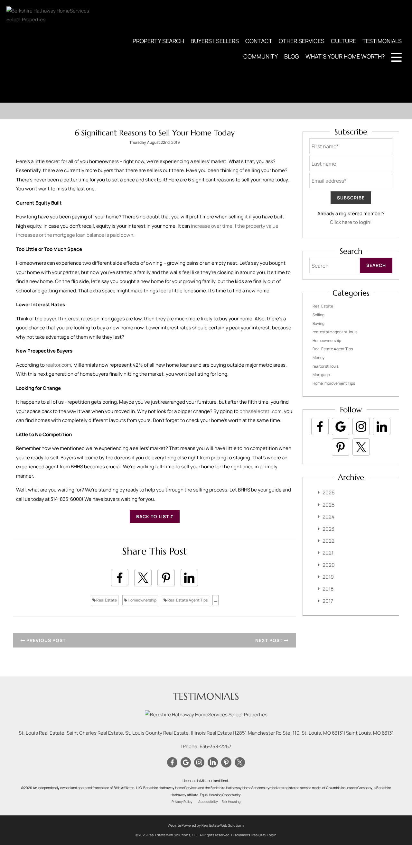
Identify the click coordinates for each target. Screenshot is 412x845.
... (215, 600)
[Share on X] (143, 577)
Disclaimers (240, 834)
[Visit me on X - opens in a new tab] (361, 447)
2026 (329, 492)
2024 (328, 516)
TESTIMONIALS (382, 41)
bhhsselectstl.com (260, 411)
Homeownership (141, 600)
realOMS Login (264, 834)
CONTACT (258, 41)
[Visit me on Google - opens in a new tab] (340, 426)
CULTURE (343, 41)
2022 (328, 540)
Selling (318, 314)
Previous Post (45, 640)
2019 (328, 576)
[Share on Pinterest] (166, 577)
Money (318, 357)
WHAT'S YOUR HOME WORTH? (345, 56)
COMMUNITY (260, 56)
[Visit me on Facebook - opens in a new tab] (320, 426)
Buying (318, 323)
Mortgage (321, 374)
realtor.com (58, 365)
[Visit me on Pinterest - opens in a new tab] (340, 447)
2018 (328, 588)
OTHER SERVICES (301, 41)
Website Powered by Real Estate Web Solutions (206, 825)
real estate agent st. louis (335, 332)
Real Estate (106, 600)
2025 (328, 504)
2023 (328, 528)
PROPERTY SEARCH (158, 41)
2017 (328, 600)
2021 (328, 552)
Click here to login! (351, 222)
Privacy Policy (182, 801)
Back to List (153, 516)
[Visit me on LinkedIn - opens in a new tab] (381, 426)
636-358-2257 (215, 746)
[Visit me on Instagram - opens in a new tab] (361, 426)
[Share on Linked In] (189, 577)
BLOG (291, 56)
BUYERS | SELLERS (215, 41)
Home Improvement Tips (334, 383)
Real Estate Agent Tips (187, 600)
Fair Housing (231, 801)
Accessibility (208, 801)
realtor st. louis (326, 366)
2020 (329, 564)
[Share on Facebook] (119, 577)
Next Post (269, 640)
